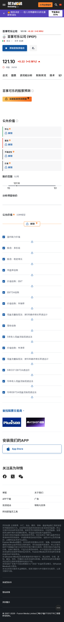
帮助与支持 (39, 505)
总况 (4, 75)
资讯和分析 (26, 75)
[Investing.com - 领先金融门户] (15, 5)
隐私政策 (6, 592)
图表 (13, 75)
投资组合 (6, 505)
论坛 (60, 75)
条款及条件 (7, 582)
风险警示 (6, 602)
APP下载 (6, 499)
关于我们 (38, 492)
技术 (52, 75)
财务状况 (41, 75)
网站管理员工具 (10, 511)
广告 (36, 499)
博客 (4, 492)
